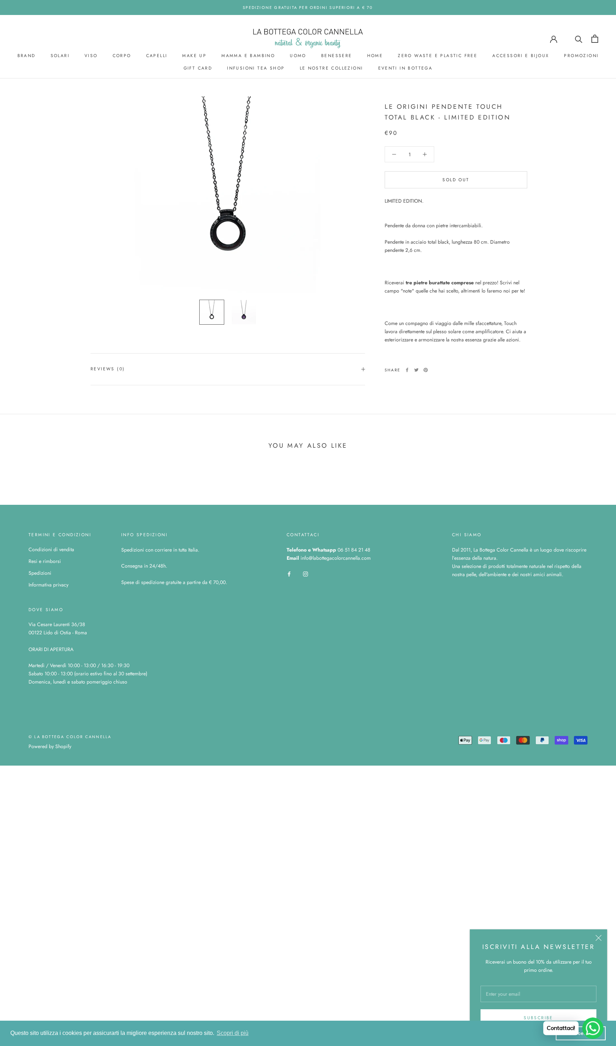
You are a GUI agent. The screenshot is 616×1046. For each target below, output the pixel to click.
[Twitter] (416, 370)
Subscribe (538, 1018)
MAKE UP (194, 55)
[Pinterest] (425, 370)
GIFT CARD (198, 68)
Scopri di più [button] (232, 1033)
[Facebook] (407, 370)
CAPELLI (157, 55)
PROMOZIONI (581, 55)
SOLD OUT (455, 180)
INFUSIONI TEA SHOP (255, 68)
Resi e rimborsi (45, 561)
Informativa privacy (48, 584)
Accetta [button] (580, 1033)
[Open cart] (594, 39)
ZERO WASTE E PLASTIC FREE (437, 55)
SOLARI (60, 55)
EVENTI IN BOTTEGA (405, 68)
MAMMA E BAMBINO (248, 55)
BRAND (26, 55)
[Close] (598, 938)
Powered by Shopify (50, 746)
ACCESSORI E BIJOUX (520, 55)
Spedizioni (40, 573)
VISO (91, 55)
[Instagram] (305, 573)
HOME (375, 55)
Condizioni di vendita (51, 549)
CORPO (122, 55)
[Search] (578, 38)
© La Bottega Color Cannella (70, 737)
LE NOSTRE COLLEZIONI (331, 68)
